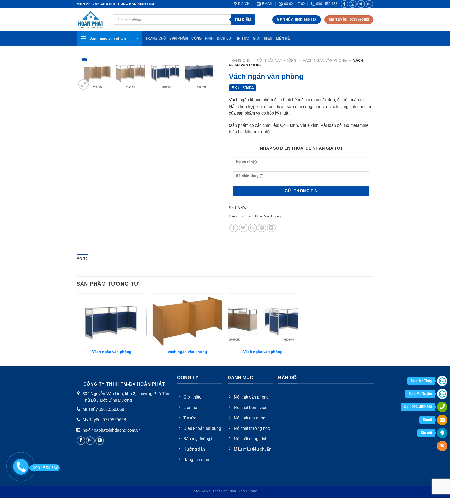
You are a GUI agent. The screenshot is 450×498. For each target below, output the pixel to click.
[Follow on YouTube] (99, 440)
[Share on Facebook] (233, 228)
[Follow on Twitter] (361, 4)
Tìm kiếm (243, 20)
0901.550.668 (45, 468)
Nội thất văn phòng (277, 60)
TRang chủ (155, 38)
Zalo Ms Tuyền (420, 394)
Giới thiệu (262, 38)
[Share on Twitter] (243, 228)
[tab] (82, 259)
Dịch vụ (224, 38)
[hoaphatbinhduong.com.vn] (91, 20)
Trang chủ (240, 60)
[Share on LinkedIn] (271, 228)
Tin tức (242, 38)
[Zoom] (83, 84)
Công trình (202, 38)
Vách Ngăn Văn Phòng (325, 60)
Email (427, 420)
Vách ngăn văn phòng (112, 352)
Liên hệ (283, 38)
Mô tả (82, 259)
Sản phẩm (178, 38)
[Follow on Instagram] (353, 4)
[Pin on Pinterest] (262, 228)
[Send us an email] (369, 4)
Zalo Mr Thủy (421, 381)
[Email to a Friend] (252, 228)
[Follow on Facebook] (344, 4)
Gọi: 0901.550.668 (418, 407)
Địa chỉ (426, 433)
